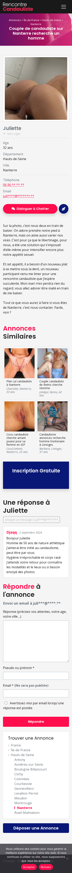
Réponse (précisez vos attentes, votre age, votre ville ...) (35, 614)
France (16, 745)
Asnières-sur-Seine (28, 764)
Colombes (21, 779)
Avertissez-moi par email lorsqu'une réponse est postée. (33, 705)
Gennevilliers (24, 788)
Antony (19, 759)
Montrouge (23, 803)
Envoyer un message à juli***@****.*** (31, 520)
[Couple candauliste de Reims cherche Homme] (52, 363)
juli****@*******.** (18, 196)
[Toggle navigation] (63, 7)
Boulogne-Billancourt (30, 769)
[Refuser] (67, 858)
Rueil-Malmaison (27, 812)
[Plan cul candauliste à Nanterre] (19, 363)
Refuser (46, 867)
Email (25, 685)
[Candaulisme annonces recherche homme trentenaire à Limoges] (52, 416)
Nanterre (36, 24)
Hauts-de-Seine (51, 20)
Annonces (15, 20)
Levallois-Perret (26, 793)
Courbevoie (23, 784)
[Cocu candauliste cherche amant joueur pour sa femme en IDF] (19, 416)
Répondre (36, 721)
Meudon (20, 798)
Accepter (29, 867)
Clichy (18, 774)
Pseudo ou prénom (18, 668)
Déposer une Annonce (36, 828)
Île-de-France (31, 20)
